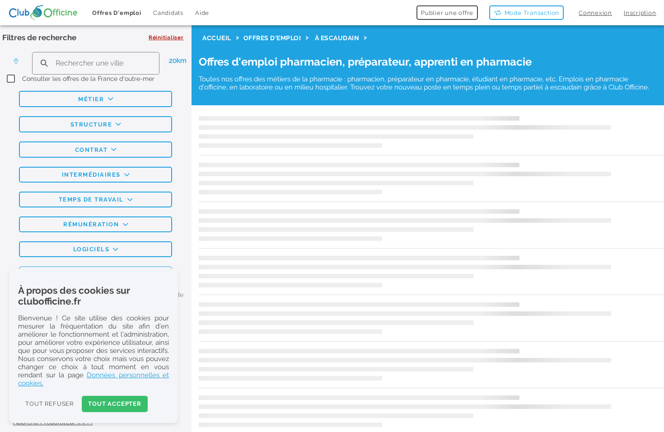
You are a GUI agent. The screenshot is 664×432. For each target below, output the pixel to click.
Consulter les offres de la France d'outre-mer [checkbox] (88, 78)
